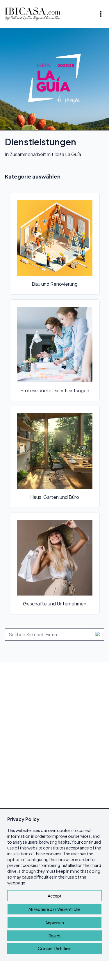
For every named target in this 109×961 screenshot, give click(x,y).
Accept (55, 895)
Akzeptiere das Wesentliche (54, 909)
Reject (55, 935)
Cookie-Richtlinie (55, 948)
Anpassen (54, 922)
